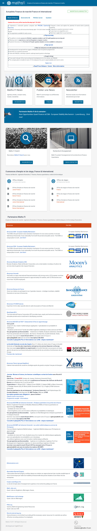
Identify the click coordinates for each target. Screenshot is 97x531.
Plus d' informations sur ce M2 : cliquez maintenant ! (37, 340)
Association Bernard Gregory (15, 471)
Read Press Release (40, 66)
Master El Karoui (12, 18)
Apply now (48, 63)
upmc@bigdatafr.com (14, 338)
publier (49, 102)
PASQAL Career (38, 18)
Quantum (48, 18)
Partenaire (23, 112)
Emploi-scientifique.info (14, 482)
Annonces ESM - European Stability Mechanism (21, 232)
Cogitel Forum (18, 526)
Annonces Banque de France (15, 289)
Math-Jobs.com (11, 488)
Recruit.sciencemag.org (14, 513)
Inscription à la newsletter (78, 11)
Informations (24, 398)
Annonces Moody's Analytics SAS (17, 262)
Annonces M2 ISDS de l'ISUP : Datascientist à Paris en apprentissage (27, 322)
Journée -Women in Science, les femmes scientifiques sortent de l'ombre (30, 374)
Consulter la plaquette (14, 340)
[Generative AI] (25, 18)
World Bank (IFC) (12, 312)
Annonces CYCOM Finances (15, 304)
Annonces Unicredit (12, 273)
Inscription (78, 102)
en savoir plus (19, 102)
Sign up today (49, 35)
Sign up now (49, 45)
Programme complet (13, 398)
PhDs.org (9, 505)
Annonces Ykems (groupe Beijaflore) (18, 363)
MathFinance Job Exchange (15, 496)
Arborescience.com (12, 463)
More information (58, 66)
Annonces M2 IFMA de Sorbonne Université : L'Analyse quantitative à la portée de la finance (34, 403)
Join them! (23, 238)
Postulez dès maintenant (14, 354)
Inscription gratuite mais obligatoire (18, 394)
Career (50, 66)
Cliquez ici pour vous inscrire (15, 396)
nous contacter (71, 162)
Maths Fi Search (19, 155)
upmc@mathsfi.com (57, 416)
